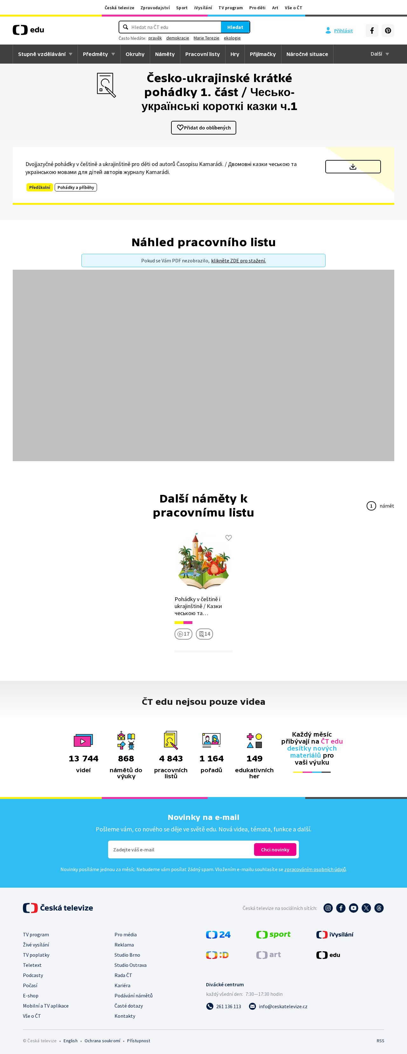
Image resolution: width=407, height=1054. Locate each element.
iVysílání (203, 7)
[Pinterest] (388, 30)
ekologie (232, 38)
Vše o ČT (293, 7)
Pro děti (257, 7)
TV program (230, 7)
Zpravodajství (155, 7)
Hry (235, 54)
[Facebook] (372, 30)
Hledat (235, 27)
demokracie (177, 38)
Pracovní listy (202, 54)
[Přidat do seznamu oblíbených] (228, 538)
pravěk (155, 38)
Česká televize (119, 7)
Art (275, 7)
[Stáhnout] (353, 166)
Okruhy (135, 54)
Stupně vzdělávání (42, 54)
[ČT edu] (28, 32)
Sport (182, 7)
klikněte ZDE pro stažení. (238, 260)
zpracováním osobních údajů (315, 869)
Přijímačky (263, 54)
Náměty (165, 54)
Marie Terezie (206, 38)
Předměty (95, 54)
